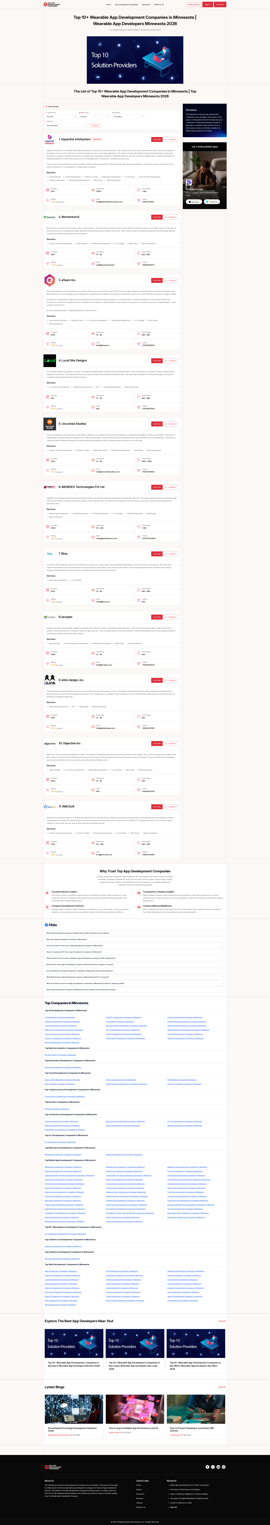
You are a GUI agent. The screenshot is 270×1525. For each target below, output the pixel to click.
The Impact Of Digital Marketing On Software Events (189, 1498)
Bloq (64, 553)
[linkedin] (218, 1467)
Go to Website (170, 139)
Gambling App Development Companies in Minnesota (125, 1201)
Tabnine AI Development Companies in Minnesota (185, 1038)
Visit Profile (157, 139)
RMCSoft (68, 806)
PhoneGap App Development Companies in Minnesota (64, 1184)
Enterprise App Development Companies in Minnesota (64, 1192)
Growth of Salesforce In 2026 (181, 1503)
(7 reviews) (59, 265)
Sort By (50, 121)
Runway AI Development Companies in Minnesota (63, 1038)
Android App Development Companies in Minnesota (186, 1217)
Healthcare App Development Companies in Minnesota (126, 1192)
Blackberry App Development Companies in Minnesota (187, 1167)
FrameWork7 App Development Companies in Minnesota (65, 1213)
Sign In (207, 4)
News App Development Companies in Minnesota (63, 1201)
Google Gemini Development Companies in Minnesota (187, 1022)
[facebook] (207, 1467)
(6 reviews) (59, 791)
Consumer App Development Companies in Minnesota (187, 1196)
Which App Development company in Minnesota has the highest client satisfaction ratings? (81, 989)
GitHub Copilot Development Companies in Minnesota (186, 1026)
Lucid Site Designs (74, 360)
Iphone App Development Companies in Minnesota (124, 1222)
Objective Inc (72, 743)
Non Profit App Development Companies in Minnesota (125, 1209)
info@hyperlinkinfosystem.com (109, 202)
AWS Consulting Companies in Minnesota (121, 1080)
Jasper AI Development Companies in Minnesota (123, 1034)
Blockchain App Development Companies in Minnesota (64, 1222)
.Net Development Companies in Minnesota (60, 1305)
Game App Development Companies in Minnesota (63, 1196)
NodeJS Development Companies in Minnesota (62, 1296)
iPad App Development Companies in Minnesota (184, 1171)
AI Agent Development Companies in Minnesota (184, 1017)
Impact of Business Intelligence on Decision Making (189, 1494)
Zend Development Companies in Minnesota (61, 1284)
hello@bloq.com (103, 602)
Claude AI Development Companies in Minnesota (62, 1022)
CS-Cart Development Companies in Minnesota (184, 1121)
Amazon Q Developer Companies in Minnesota (184, 1084)
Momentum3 (70, 217)
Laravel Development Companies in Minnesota (61, 1280)
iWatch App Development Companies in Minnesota (124, 1180)
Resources (146, 4)
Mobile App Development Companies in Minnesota (63, 1167)
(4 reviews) (59, 345)
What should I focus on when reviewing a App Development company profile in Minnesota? (81, 958)
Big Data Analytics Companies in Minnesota (60, 1055)
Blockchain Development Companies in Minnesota (63, 1067)
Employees (85, 112)
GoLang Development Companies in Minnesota (123, 1292)
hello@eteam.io (102, 345)
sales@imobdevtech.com (106, 538)
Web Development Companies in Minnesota (61, 1271)
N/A (97, 409)
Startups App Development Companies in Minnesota (186, 1188)
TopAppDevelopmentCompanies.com (130, 1522)
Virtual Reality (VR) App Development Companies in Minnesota (128, 1176)
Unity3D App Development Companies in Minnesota (186, 1176)
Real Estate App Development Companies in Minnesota (65, 1209)
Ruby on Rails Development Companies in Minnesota (125, 1301)
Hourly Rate (52, 112)
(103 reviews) (60, 202)
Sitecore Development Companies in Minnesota (62, 1288)
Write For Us (159, 4)
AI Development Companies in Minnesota (60, 1017)
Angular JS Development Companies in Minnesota (185, 1288)
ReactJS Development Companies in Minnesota (184, 1296)
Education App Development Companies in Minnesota (186, 1184)
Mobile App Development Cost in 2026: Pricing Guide (189, 1485)
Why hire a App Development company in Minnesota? (67, 939)
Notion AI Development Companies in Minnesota (184, 1034)
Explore (139, 1490)
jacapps (67, 617)
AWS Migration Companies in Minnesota (181, 1080)
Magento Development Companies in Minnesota (62, 1126)
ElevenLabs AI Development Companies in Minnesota (125, 1038)
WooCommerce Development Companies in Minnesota (65, 1130)
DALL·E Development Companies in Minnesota (123, 1030)
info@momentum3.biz (105, 265)
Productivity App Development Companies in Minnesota (187, 1201)
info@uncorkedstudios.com (107, 472)
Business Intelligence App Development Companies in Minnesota (191, 1205)
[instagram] (223, 1467)
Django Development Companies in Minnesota (184, 1276)
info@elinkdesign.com (105, 728)
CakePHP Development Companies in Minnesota (62, 1276)
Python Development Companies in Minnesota (123, 1296)
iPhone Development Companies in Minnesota (122, 1217)
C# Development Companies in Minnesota (182, 1301)
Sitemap (139, 1503)
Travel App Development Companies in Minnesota (185, 1192)
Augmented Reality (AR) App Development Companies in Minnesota (69, 1176)
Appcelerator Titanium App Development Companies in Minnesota (130, 1213)
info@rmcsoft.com (104, 855)
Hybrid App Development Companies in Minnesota (63, 1171)
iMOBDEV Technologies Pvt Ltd (83, 487)
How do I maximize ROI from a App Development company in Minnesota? (74, 952)
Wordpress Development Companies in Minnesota (185, 1271)
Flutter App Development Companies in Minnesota (124, 1171)
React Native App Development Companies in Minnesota (188, 1213)
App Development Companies (126, 4)
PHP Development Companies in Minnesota (122, 1271)
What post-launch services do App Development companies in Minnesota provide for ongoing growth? (85, 983)
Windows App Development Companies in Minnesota (125, 1167)
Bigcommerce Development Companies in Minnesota (125, 1121)
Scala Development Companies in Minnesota (61, 1301)
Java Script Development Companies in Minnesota (63, 1292)
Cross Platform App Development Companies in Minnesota (188, 1180)
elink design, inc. (73, 680)
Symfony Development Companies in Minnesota (123, 1280)
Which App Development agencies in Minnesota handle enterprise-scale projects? (78, 933)
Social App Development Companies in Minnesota (63, 1188)
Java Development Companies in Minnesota (183, 1292)
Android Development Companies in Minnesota (62, 1217)
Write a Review (194, 4)
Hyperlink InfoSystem (76, 139)
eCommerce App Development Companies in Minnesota (126, 1205)
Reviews (117, 112)
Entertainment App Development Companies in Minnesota (127, 1196)
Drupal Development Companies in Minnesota (122, 1284)
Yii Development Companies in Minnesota (182, 1280)
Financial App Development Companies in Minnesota (125, 1188)
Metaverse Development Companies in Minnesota (63, 1155)
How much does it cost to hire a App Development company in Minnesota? (75, 945)
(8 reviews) (59, 472)
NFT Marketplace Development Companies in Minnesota (65, 1234)
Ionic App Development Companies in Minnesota (185, 1209)
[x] (213, 1467)
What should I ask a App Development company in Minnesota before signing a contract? (80, 964)
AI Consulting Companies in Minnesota (120, 1022)
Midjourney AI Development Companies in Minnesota (64, 1030)
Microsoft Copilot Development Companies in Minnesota (126, 1026)
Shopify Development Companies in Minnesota (123, 1126)
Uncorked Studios (74, 423)
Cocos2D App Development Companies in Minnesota (125, 1184)
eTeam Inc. (69, 280)
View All (222, 1321)
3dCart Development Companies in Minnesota (61, 1121)
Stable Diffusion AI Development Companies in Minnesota (188, 1030)
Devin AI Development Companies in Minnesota (62, 1043)
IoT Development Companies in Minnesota (60, 1142)
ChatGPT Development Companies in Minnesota (123, 1017)
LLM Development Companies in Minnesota (61, 1026)
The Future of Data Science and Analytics (185, 1490)
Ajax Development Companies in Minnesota (122, 1288)
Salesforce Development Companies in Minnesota (63, 1246)
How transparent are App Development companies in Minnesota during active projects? (80, 971)
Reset (96, 125)
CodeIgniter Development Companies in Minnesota (124, 1276)
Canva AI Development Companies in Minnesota (62, 1034)
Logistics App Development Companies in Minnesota (64, 1205)
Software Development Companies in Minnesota (62, 1259)
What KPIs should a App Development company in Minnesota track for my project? (78, 977)
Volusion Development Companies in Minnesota (184, 1126)
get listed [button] (220, 4)
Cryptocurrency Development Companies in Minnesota (65, 1097)
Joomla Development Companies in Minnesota (184, 1284)
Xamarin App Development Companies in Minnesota (63, 1180)
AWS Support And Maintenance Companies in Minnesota (126, 1084)
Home (108, 4)
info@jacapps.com (104, 665)
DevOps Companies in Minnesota (57, 1109)
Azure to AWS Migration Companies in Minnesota (62, 1080)
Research (139, 1498)
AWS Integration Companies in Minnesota (60, 1084)
